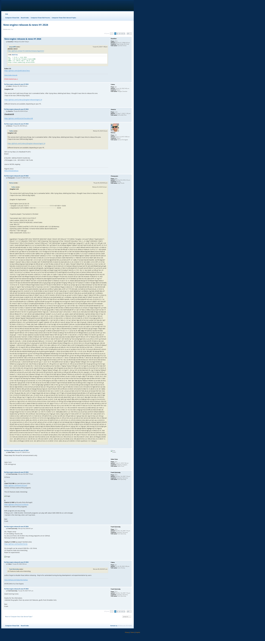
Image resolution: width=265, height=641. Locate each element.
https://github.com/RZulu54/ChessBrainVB (18, 118)
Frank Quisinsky (14, 569)
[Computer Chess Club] (16, 5)
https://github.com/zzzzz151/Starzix (16, 504)
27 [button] (128, 33)
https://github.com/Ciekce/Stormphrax (16, 580)
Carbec (11, 131)
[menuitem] (5, 14)
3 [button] (119, 33)
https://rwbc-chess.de (10, 75)
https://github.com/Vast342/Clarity (15, 544)
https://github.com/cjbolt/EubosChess (17, 71)
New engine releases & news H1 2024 (25, 24)
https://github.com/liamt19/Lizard (15, 485)
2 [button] (117, 33)
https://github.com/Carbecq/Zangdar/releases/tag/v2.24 (23, 100)
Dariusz (11, 183)
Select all (15, 54)
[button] (111, 33)
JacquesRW (12, 47)
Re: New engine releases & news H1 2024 (16, 84)
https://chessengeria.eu (11, 171)
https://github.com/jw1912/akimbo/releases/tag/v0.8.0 (26, 51)
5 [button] (124, 33)
